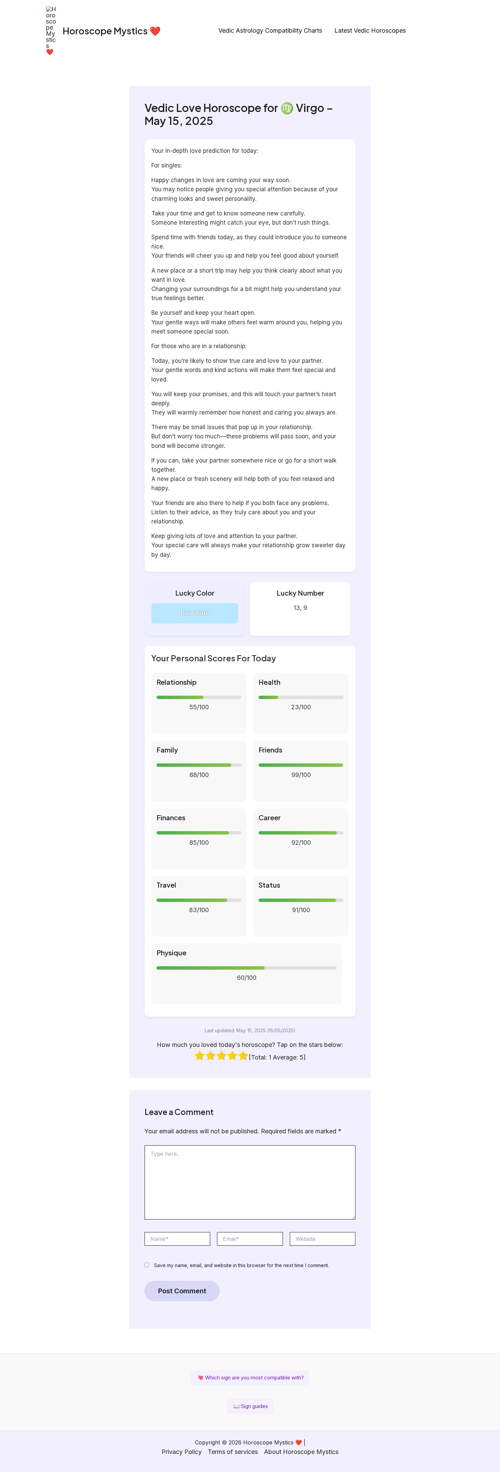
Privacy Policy (182, 1451)
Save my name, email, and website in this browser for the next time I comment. (241, 1265)
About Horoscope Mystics (301, 1451)
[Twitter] (451, 31)
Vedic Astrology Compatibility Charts (270, 30)
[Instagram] (422, 31)
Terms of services (233, 1451)
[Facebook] (436, 31)
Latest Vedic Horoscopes (370, 30)
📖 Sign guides (250, 1406)
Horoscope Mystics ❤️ (112, 30)
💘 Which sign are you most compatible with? (250, 1377)
